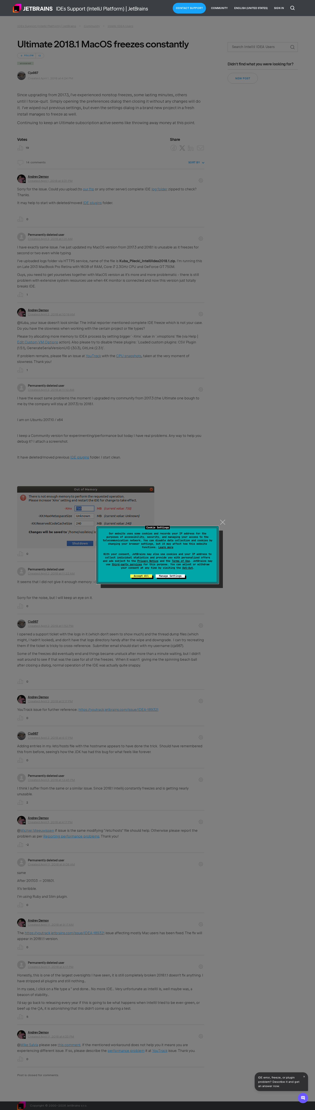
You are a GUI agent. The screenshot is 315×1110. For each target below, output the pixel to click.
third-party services (127, 564)
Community (219, 8)
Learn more (165, 547)
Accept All (141, 576)
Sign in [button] (279, 8)
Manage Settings (170, 576)
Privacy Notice (147, 561)
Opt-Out (187, 568)
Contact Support (189, 8)
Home (33, 8)
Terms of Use (181, 561)
